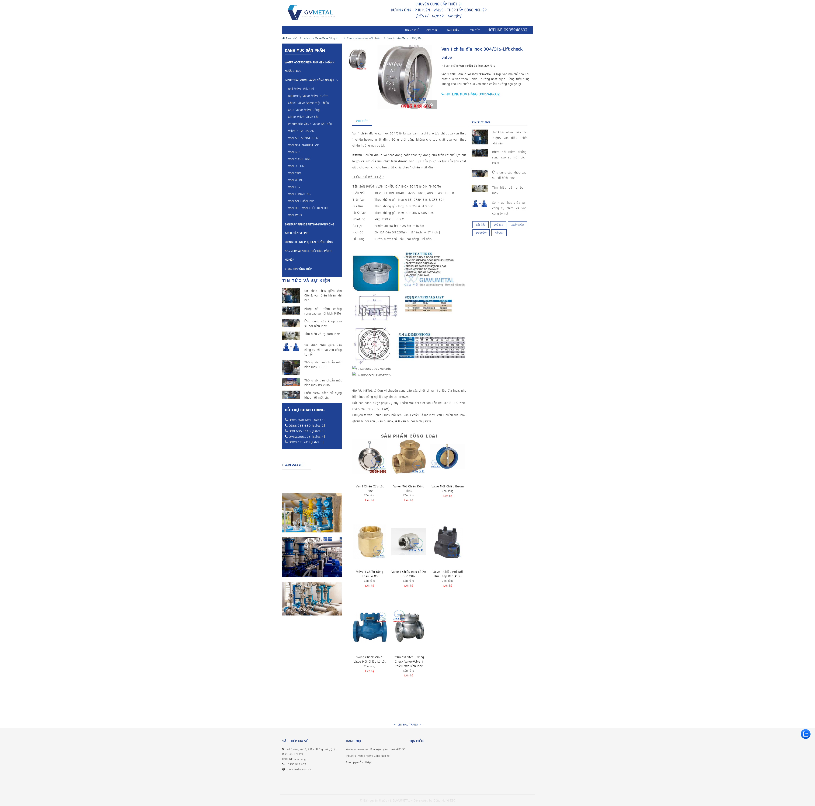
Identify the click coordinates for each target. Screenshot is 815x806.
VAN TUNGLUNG (299, 194)
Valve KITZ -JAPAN (301, 131)
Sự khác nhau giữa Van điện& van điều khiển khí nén (323, 295)
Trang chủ (291, 38)
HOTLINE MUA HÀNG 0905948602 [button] (472, 94)
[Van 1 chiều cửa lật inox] (369, 456)
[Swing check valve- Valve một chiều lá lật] (369, 627)
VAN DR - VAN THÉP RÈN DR (308, 208)
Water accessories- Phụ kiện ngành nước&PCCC (309, 66)
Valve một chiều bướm (447, 486)
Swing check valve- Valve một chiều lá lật (370, 659)
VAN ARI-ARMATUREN (303, 138)
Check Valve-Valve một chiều (308, 103)
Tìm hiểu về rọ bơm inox (322, 334)
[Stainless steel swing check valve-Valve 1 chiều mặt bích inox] (408, 627)
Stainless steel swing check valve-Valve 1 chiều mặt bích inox (409, 661)
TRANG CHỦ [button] (412, 30)
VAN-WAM (295, 215)
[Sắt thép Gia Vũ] (314, 13)
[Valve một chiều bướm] (447, 456)
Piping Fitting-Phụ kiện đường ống (309, 242)
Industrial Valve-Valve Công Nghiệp (309, 80)
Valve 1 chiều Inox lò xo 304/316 (408, 573)
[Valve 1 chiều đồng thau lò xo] (369, 541)
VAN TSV (294, 187)
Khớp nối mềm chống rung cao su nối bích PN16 (323, 311)
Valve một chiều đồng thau (408, 488)
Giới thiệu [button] (432, 30)
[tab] (362, 121)
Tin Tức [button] (475, 30)
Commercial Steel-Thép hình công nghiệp (308, 255)
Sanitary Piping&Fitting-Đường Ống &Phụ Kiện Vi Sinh (309, 228)
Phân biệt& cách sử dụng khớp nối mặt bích (323, 395)
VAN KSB (294, 152)
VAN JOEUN (296, 166)
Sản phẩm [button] (453, 30)
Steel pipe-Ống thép (298, 268)
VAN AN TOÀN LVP (301, 201)
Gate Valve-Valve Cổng (304, 110)
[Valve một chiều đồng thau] (408, 456)
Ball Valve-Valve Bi (301, 89)
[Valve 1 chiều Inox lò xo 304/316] (408, 541)
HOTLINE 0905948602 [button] (507, 29)
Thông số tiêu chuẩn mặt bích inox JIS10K (323, 364)
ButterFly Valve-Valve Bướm (308, 96)
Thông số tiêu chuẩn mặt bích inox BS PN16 (323, 382)
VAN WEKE (295, 180)
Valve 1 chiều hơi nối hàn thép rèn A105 (448, 573)
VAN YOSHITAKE (299, 159)
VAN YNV (294, 173)
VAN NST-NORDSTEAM (303, 145)
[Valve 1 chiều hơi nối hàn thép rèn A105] (447, 541)
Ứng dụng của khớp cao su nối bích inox (323, 323)
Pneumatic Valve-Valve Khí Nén (310, 124)
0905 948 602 (297, 764)
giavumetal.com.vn (299, 769)
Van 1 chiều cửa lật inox (370, 488)
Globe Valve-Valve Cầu (303, 117)
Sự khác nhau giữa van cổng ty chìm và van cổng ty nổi (323, 350)
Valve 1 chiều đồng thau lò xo (369, 573)
